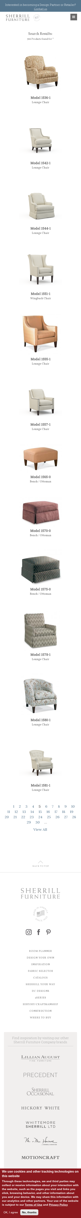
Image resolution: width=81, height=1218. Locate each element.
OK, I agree (11, 1212)
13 (24, 811)
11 (8, 811)
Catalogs (40, 978)
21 (15, 817)
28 (74, 817)
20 (7, 817)
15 (40, 811)
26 (57, 817)
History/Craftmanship (40, 1004)
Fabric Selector (40, 971)
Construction (40, 1011)
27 (66, 817)
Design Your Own (40, 958)
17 (55, 811)
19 (71, 811)
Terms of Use (33, 1204)
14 (32, 811)
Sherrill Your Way (40, 984)
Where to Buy (40, 1018)
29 (29, 822)
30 (37, 822)
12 (16, 811)
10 (73, 806)
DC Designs (40, 991)
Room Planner (40, 951)
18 (63, 811)
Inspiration (40, 964)
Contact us (40, 8)
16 (48, 811)
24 (40, 817)
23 (32, 817)
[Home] (22, 18)
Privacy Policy (58, 1204)
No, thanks (29, 1212)
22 (23, 817)
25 (49, 817)
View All (40, 829)
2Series (40, 998)
